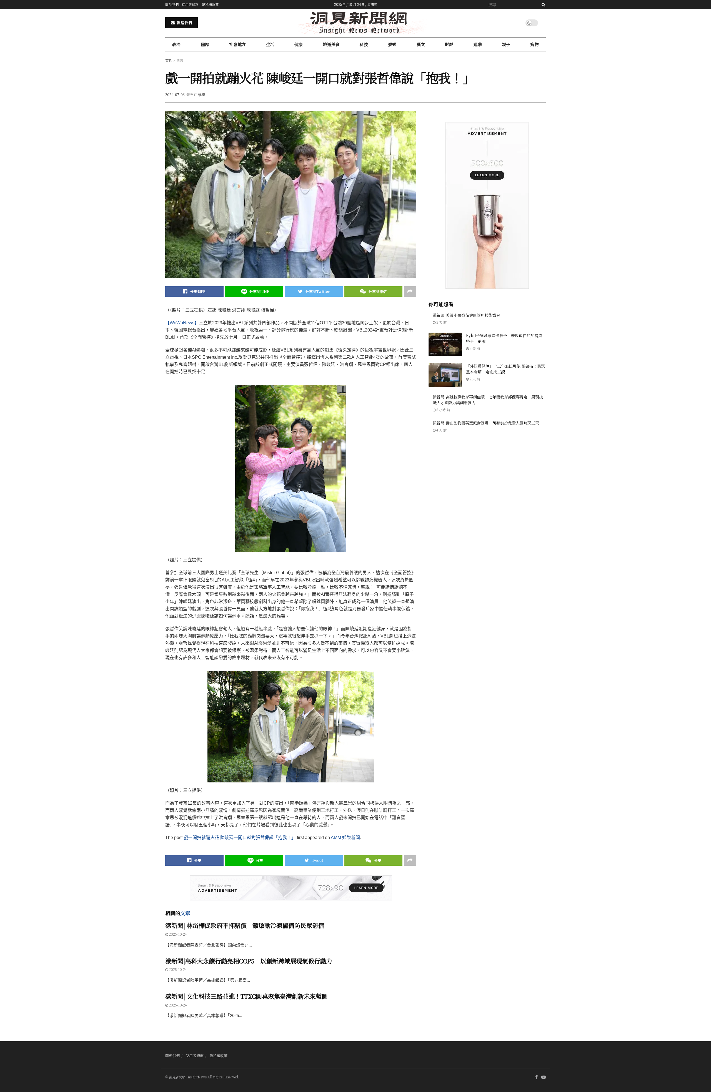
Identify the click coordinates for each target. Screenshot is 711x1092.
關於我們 (172, 4)
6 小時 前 (442, 409)
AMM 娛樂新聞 (345, 837)
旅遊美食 (331, 44)
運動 (478, 44)
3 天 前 (474, 348)
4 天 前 (441, 430)
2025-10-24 (177, 934)
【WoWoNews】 (182, 322)
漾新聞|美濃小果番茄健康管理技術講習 (466, 315)
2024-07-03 (175, 94)
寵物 (534, 44)
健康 (298, 44)
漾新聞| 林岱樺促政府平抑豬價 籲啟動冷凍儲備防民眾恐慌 (244, 925)
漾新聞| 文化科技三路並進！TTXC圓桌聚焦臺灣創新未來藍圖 (246, 996)
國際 (205, 44)
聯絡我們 (184, 22)
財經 (449, 44)
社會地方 (237, 44)
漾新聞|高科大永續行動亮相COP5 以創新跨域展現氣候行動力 (248, 961)
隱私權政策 (210, 4)
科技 (364, 44)
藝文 (421, 44)
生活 (270, 44)
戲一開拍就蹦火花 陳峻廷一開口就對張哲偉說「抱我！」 (240, 837)
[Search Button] (542, 4)
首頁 (168, 60)
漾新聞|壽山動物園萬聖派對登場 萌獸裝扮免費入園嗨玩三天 (486, 423)
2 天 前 (441, 322)
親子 (506, 44)
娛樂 (392, 44)
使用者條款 (190, 4)
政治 (176, 44)
